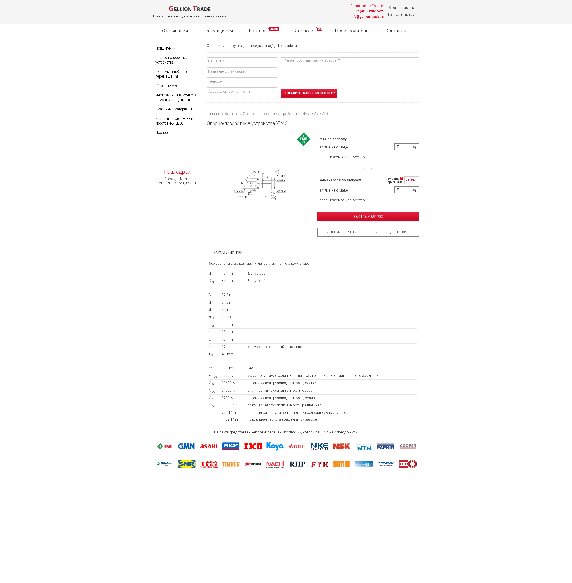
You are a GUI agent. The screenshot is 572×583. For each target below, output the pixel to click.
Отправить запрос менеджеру (309, 93)
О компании (175, 30)
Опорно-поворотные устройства (171, 60)
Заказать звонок (401, 8)
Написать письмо (401, 14)
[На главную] (189, 12)
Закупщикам (219, 30)
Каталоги (304, 30)
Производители (352, 30)
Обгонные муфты (168, 85)
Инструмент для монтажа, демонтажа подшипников (176, 97)
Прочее (161, 132)
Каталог (258, 30)
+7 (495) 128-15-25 (369, 11)
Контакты (395, 30)
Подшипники (165, 48)
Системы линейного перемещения (171, 74)
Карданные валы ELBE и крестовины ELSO (174, 120)
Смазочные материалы (173, 109)
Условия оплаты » (341, 232)
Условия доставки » (391, 232)
